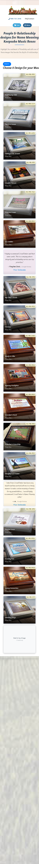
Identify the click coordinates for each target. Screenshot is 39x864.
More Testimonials (19, 270)
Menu (28, 25)
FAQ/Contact (29, 19)
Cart (18, 25)
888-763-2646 (16, 19)
